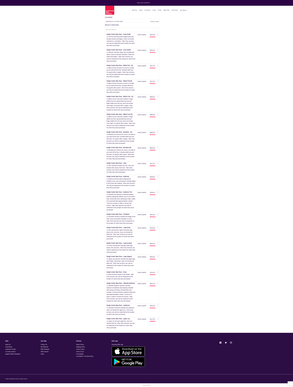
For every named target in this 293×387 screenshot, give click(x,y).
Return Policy (80, 344)
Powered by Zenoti (146, 385)
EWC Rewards (45, 349)
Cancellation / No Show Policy (84, 356)
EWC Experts (45, 351)
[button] (121, 41)
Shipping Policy (80, 347)
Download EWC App (117, 344)
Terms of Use (80, 351)
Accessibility (79, 354)
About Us (8, 344)
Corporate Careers (10, 349)
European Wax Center (14, 378)
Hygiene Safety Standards (12, 354)
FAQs (42, 354)
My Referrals (44, 347)
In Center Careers (10, 351)
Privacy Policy (80, 349)
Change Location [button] (154, 21)
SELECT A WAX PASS (112, 25)
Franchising (8, 347)
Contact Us (44, 344)
